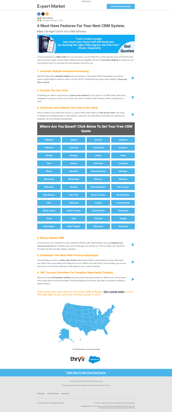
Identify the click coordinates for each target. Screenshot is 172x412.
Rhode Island (49, 210)
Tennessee (123, 210)
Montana (123, 179)
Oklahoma (73, 203)
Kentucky (98, 163)
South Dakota (98, 210)
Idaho (123, 155)
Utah (73, 218)
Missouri (98, 179)
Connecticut (98, 147)
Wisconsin (98, 226)
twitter (43, 14)
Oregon (98, 203)
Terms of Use (65, 393)
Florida (49, 155)
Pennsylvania (123, 203)
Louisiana (123, 163)
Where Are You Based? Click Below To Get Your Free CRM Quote (86, 128)
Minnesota (49, 179)
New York (73, 195)
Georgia (73, 155)
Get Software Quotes (121, 6)
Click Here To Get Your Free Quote (86, 372)
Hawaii (98, 155)
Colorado (73, 147)
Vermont (98, 218)
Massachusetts (98, 171)
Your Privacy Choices (53, 393)
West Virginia (73, 226)
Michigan (123, 171)
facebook (38, 14)
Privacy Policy (41, 393)
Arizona (98, 140)
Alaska (74, 140)
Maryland (73, 171)
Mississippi (73, 179)
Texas (49, 218)
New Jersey (123, 187)
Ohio (49, 203)
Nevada (73, 187)
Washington (49, 226)
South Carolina (74, 210)
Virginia (123, 218)
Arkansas (123, 140)
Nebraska (48, 187)
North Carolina (98, 195)
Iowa (49, 163)
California (49, 147)
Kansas (73, 163)
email (47, 14)
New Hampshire (98, 187)
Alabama (49, 140)
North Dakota (123, 195)
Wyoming (123, 226)
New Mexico (49, 195)
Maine (49, 171)
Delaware (123, 147)
